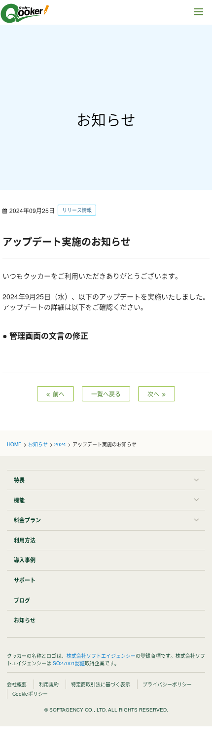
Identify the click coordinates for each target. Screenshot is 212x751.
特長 (19, 480)
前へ (57, 394)
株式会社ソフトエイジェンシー (101, 655)
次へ (154, 394)
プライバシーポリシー (167, 684)
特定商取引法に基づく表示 (100, 684)
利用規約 (49, 684)
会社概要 (17, 684)
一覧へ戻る (106, 394)
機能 (19, 500)
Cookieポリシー (30, 693)
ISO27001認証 (68, 663)
